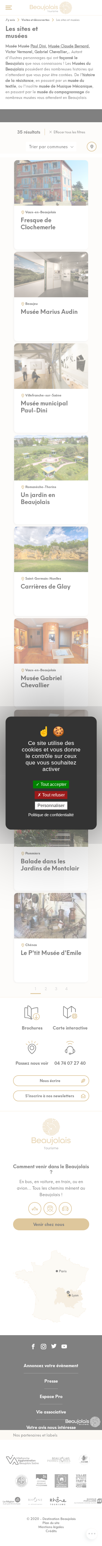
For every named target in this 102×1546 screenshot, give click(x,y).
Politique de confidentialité (51, 814)
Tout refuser (53, 795)
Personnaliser (51, 805)
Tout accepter (52, 784)
